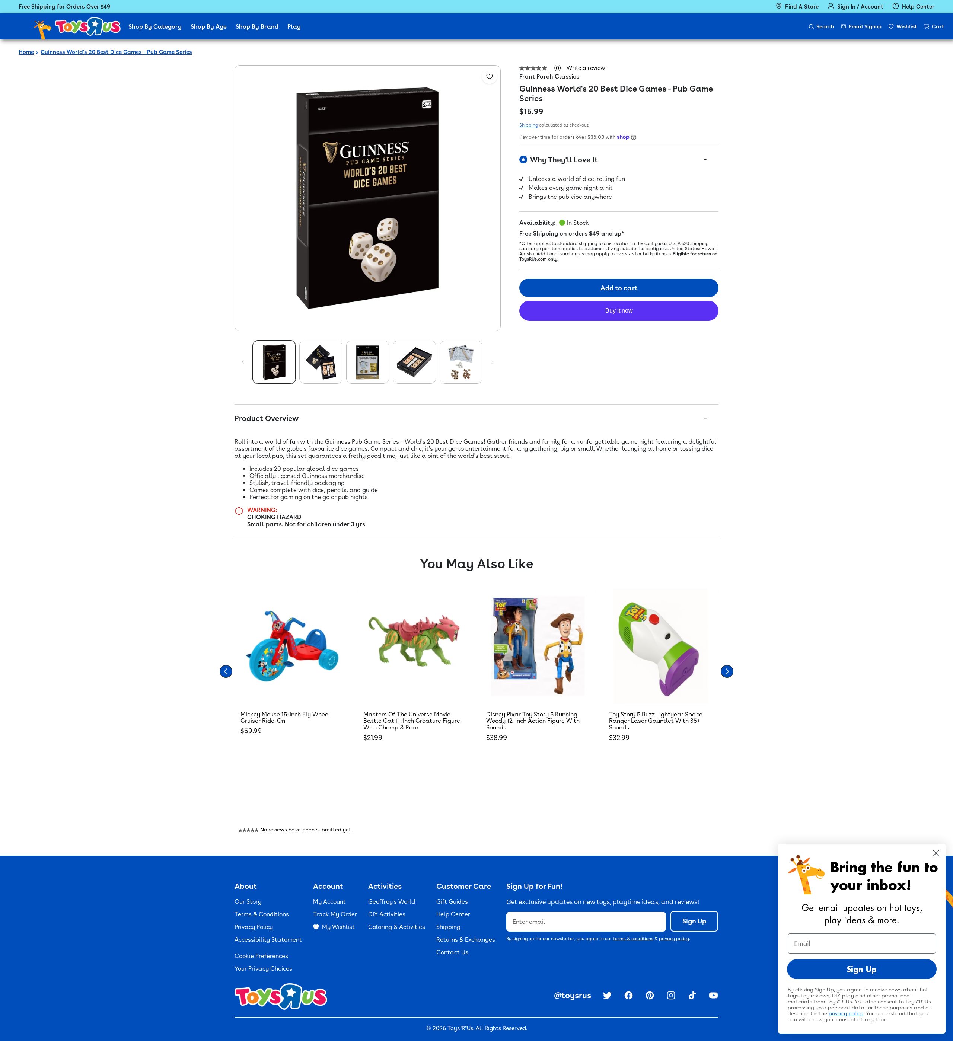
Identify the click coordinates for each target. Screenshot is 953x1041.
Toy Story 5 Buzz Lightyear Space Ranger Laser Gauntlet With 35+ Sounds (655, 721)
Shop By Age (209, 26)
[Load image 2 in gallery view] (320, 362)
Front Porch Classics (549, 76)
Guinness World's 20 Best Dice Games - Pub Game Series (116, 52)
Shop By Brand (257, 26)
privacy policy (674, 938)
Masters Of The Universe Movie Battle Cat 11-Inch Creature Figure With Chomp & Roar (411, 721)
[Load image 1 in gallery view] (274, 362)
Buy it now (619, 310)
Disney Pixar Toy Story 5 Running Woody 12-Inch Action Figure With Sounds (533, 721)
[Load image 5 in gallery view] (461, 362)
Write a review (586, 68)
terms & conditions (633, 938)
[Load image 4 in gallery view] (414, 362)
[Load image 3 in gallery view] (367, 362)
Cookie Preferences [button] (261, 955)
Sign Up (694, 921)
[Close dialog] (936, 853)
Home (26, 52)
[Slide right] (492, 362)
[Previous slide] (226, 671)
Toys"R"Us (460, 1028)
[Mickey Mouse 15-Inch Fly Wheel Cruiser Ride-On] (292, 646)
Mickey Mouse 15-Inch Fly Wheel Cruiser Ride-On (285, 718)
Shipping (528, 125)
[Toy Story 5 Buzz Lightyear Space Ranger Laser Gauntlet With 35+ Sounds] (660, 646)
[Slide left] (243, 362)
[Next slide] (727, 671)
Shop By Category (155, 26)
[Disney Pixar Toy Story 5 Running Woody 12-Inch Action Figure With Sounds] (538, 646)
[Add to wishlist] (489, 76)
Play (294, 26)
